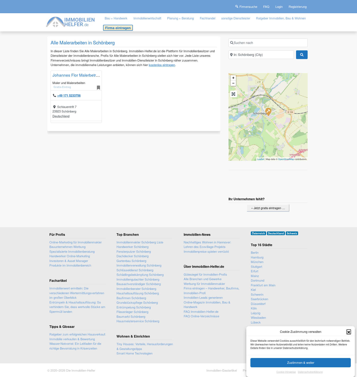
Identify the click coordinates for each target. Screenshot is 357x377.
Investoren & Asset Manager (68, 260)
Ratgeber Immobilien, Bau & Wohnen (281, 18)
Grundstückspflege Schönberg (137, 302)
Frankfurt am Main (263, 285)
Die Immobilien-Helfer (80, 370)
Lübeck (256, 322)
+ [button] (233, 78)
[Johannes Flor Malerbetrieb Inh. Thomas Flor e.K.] (268, 112)
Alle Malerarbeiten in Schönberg (83, 42)
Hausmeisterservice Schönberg (138, 321)
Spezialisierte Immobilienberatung (72, 251)
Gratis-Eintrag (62, 87)
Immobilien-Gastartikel (221, 370)
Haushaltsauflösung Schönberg (138, 293)
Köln (254, 308)
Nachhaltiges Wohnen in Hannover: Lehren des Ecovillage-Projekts (207, 244)
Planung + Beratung (180, 18)
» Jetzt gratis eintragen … (268, 208)
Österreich (258, 233)
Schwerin (257, 294)
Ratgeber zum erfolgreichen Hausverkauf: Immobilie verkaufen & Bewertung (77, 336)
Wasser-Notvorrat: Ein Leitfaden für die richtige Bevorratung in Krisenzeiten (75, 345)
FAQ (266, 6)
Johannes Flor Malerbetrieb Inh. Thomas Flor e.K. (96, 75)
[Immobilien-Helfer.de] (70, 21)
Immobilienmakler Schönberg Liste (140, 242)
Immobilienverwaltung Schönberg (139, 265)
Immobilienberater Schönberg (136, 288)
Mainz (255, 276)
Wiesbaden (258, 317)
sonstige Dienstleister (235, 18)
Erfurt (254, 271)
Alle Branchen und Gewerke (202, 279)
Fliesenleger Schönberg (132, 311)
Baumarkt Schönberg (131, 316)
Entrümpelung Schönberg (134, 307)
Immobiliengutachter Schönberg (138, 279)
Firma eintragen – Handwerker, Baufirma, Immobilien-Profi (211, 290)
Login (279, 6)
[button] (349, 332)
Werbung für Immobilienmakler (204, 283)
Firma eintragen (118, 27)
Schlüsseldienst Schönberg (135, 270)
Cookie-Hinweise (286, 371)
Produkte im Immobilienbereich (70, 265)
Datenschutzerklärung (310, 371)
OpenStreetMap (286, 159)
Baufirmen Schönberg (131, 298)
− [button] (233, 83)
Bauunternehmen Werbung (67, 246)
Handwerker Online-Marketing (69, 256)
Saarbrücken (259, 299)
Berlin (254, 252)
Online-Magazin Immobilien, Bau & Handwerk (207, 304)
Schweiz (292, 233)
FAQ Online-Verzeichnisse (201, 316)
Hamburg (257, 257)
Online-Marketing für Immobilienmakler (75, 242)
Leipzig (255, 313)
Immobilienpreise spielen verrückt (206, 251)
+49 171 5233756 (69, 95)
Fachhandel (207, 18)
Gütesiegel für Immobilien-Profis (205, 274)
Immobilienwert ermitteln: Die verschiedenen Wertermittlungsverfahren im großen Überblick (76, 293)
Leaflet (260, 159)
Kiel (253, 289)
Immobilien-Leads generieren (203, 297)
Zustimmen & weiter (300, 362)
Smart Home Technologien (134, 353)
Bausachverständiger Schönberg (139, 284)
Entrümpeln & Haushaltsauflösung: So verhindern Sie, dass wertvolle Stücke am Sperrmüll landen (77, 307)
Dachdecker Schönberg (133, 256)
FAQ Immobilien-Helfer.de (201, 311)
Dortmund (257, 280)
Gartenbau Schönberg (131, 260)
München (257, 262)
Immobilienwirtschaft (147, 18)
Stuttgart (256, 266)
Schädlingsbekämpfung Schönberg (140, 274)
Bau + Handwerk (116, 18)
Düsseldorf (258, 303)
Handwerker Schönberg (133, 246)
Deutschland (60, 116)
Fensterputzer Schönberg (134, 251)
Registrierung (298, 6)
